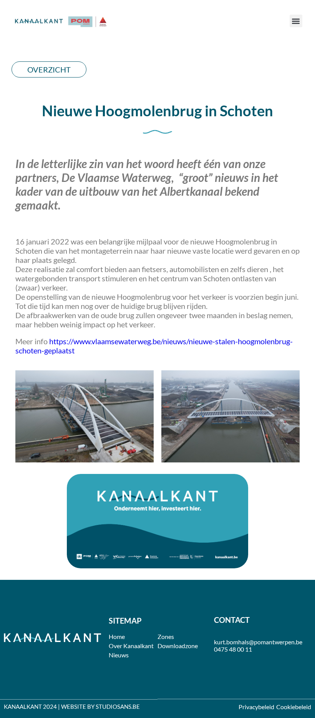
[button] (296, 21)
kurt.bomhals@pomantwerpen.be (258, 641)
